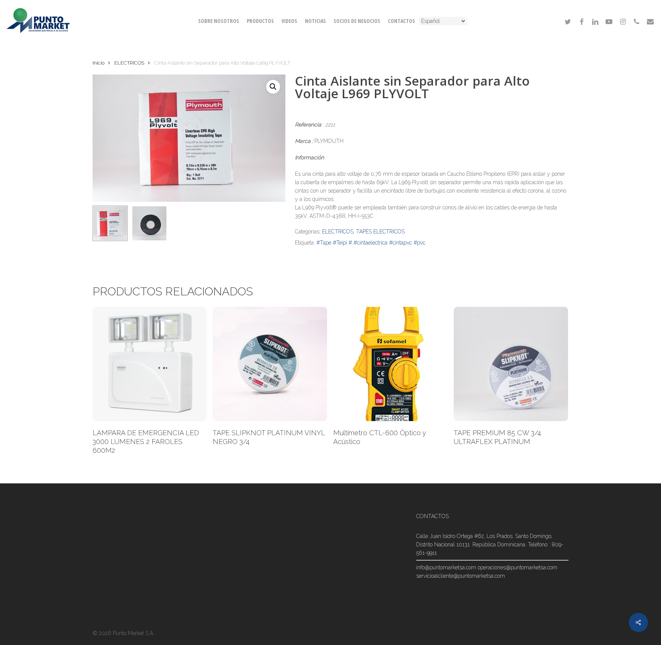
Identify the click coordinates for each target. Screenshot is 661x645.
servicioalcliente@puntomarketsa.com (460, 576)
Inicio (98, 63)
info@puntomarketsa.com (446, 567)
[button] (273, 87)
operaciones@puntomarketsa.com (517, 567)
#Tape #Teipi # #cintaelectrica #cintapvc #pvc (370, 243)
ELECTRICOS (129, 63)
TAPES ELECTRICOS (380, 232)
